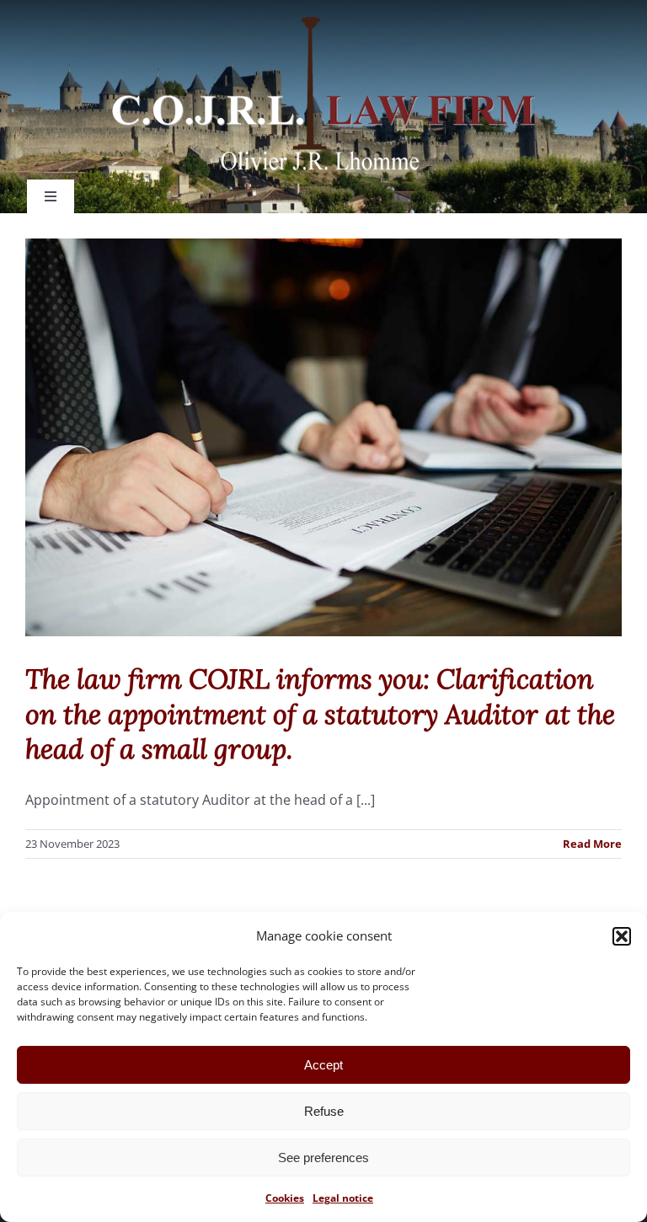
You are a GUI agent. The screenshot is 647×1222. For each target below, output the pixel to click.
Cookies (284, 1198)
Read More (592, 843)
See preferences (323, 1157)
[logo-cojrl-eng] (323, 23)
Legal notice (343, 1198)
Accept (323, 1065)
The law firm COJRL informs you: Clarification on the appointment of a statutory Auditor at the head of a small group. (320, 714)
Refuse (324, 1111)
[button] (621, 936)
